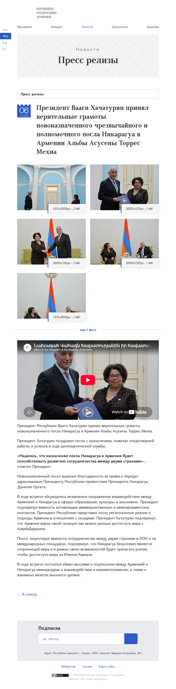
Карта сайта (107, 666)
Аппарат (57, 27)
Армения (152, 27)
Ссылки (87, 666)
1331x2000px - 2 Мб (66, 209)
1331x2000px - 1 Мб (66, 317)
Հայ (5, 29)
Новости (87, 27)
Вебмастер (68, 666)
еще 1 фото (88, 330)
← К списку (27, 594)
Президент (24, 27)
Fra (4, 49)
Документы (119, 27)
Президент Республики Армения (46, 13)
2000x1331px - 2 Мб (66, 263)
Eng (4, 42)
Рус (5, 36)
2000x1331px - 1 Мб (139, 209)
